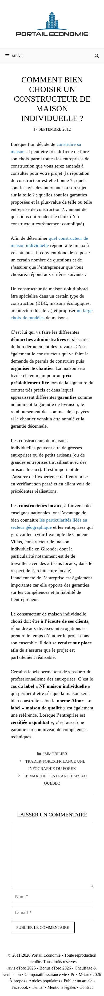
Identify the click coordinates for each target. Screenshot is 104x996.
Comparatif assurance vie (46, 974)
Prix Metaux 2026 (86, 974)
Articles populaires (44, 981)
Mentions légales (61, 987)
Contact (86, 987)
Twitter (38, 987)
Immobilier (55, 753)
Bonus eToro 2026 (55, 968)
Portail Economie (46, 955)
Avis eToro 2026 (21, 968)
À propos (17, 981)
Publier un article (78, 981)
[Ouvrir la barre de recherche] (96, 56)
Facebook (19, 987)
